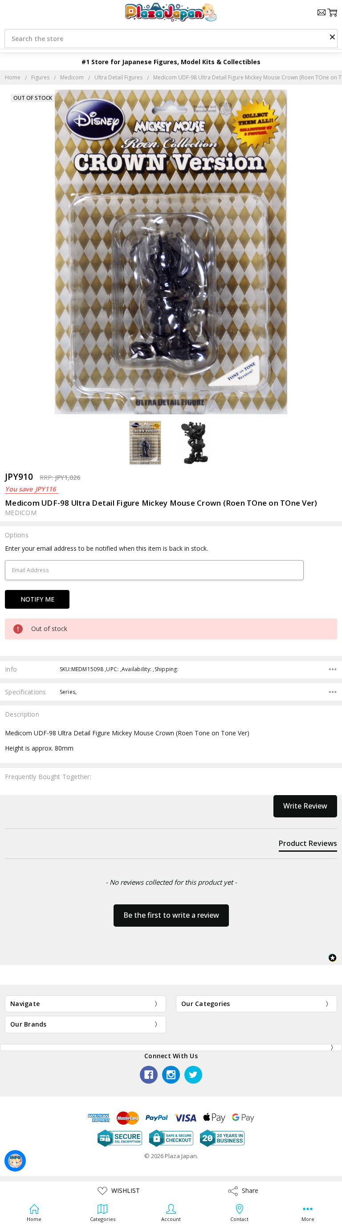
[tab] (308, 845)
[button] (332, 37)
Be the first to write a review (171, 915)
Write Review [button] (305, 806)
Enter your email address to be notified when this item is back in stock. (106, 548)
